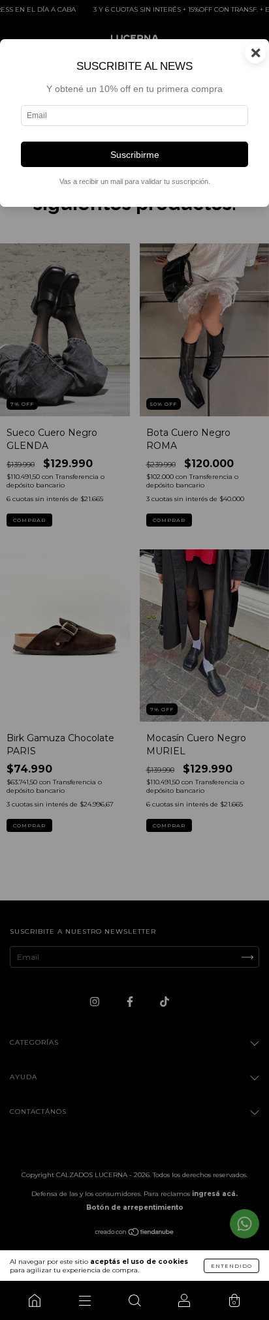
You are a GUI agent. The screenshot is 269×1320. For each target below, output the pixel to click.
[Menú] (84, 1300)
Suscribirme (134, 154)
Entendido (231, 1266)
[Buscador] (134, 1300)
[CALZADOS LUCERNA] (34, 1300)
